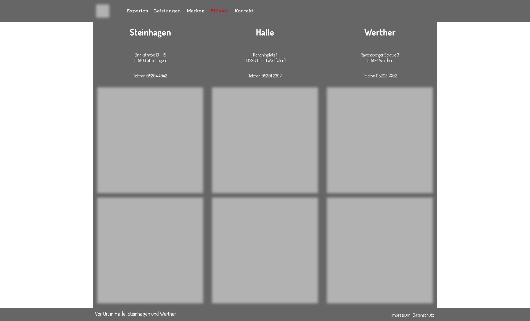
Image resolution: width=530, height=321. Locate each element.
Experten (137, 11)
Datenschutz (423, 315)
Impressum (400, 315)
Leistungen (167, 11)
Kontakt (244, 11)
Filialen (219, 11)
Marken (196, 11)
